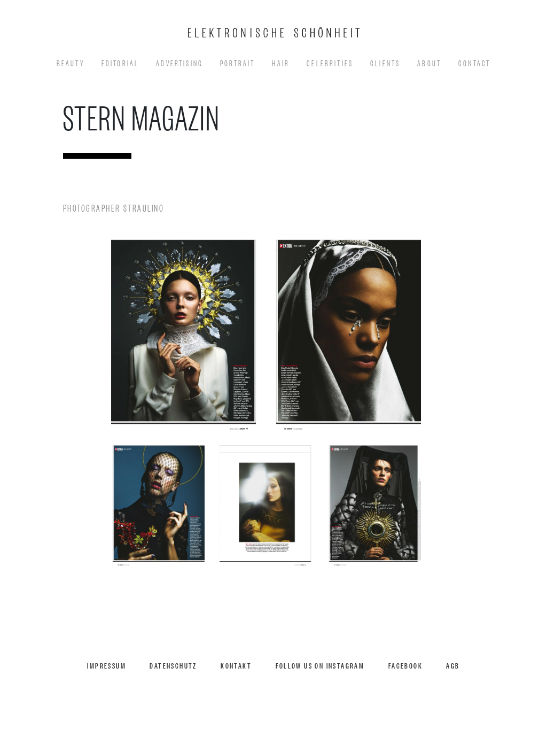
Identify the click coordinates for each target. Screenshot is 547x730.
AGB (452, 665)
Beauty (70, 62)
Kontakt (236, 665)
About (429, 62)
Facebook (405, 665)
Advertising (179, 62)
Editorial (120, 62)
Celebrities (330, 62)
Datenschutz (173, 665)
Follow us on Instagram (320, 665)
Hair (281, 62)
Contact (474, 62)
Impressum (106, 665)
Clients (385, 62)
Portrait (237, 62)
